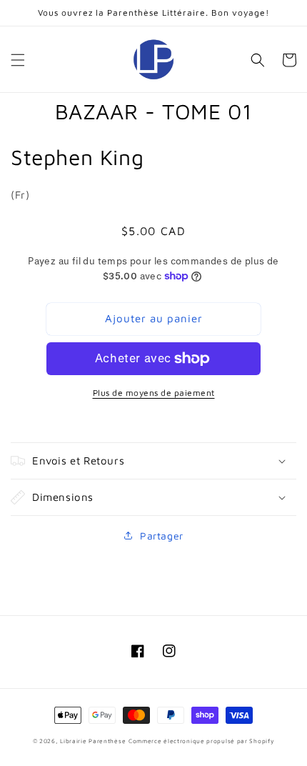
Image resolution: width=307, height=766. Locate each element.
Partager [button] (161, 535)
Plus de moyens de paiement (154, 392)
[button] (18, 60)
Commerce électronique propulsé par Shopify (201, 741)
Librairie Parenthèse (93, 741)
